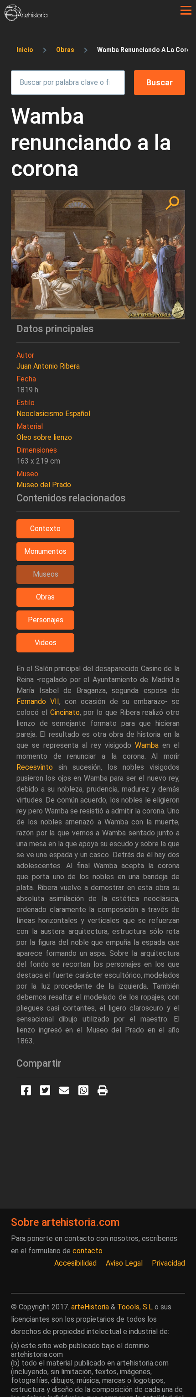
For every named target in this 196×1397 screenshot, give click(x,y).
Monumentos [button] (45, 551)
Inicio (24, 49)
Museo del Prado (43, 484)
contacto (87, 1250)
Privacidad (168, 1263)
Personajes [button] (45, 619)
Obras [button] (45, 597)
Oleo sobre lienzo (44, 437)
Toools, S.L (135, 1307)
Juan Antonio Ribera (48, 366)
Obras (65, 49)
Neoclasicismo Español (53, 413)
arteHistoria (90, 1307)
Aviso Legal (124, 1263)
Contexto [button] (45, 528)
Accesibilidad (75, 1263)
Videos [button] (46, 642)
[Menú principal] (186, 10)
